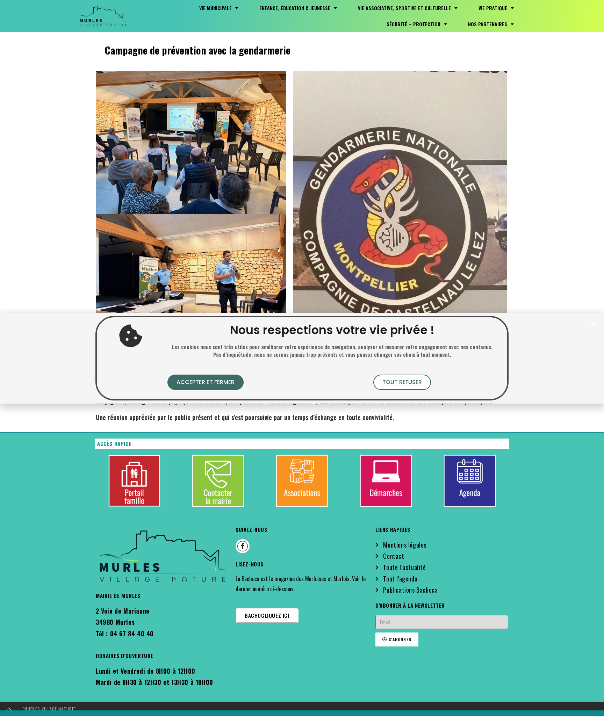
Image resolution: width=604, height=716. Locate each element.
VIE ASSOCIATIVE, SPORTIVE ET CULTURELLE (404, 8)
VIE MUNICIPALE (215, 8)
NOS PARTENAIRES (487, 24)
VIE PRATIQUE (493, 8)
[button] (593, 323)
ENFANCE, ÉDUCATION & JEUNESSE (294, 8)
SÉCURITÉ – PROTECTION (413, 24)
